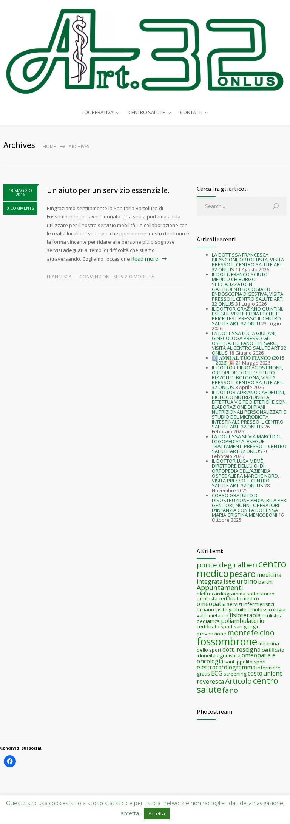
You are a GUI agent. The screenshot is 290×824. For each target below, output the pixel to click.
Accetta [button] (156, 813)
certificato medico (239, 598)
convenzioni (95, 277)
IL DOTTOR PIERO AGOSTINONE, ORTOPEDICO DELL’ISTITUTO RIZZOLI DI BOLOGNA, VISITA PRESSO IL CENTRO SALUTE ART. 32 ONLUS (248, 377)
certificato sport (215, 626)
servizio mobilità (134, 277)
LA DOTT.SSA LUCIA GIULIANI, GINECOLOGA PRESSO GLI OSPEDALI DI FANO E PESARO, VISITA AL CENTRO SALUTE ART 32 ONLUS (249, 343)
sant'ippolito (238, 661)
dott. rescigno (241, 649)
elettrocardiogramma (226, 667)
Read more (144, 258)
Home (49, 146)
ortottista (207, 598)
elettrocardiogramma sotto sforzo (236, 593)
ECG (216, 673)
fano (230, 689)
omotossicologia (266, 609)
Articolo (238, 681)
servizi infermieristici (250, 604)
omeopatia (211, 604)
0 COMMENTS (20, 208)
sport (260, 661)
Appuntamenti (220, 587)
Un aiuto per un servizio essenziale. (108, 190)
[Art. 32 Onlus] (145, 51)
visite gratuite (231, 609)
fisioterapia (245, 615)
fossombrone (227, 641)
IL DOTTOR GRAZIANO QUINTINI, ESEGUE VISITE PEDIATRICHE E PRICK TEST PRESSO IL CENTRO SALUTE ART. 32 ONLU (247, 316)
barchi (265, 581)
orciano (205, 609)
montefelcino (251, 633)
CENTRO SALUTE (146, 112)
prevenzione (211, 633)
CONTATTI (191, 112)
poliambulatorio (242, 621)
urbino (246, 581)
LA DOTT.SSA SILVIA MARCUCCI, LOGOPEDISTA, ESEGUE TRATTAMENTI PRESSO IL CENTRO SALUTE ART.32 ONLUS (249, 444)
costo (255, 673)
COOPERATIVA (97, 112)
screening (235, 673)
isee (229, 581)
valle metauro (212, 615)
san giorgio (247, 626)
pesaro (243, 573)
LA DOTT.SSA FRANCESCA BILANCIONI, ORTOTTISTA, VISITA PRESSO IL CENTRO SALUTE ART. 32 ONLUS (248, 262)
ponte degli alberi (227, 564)
